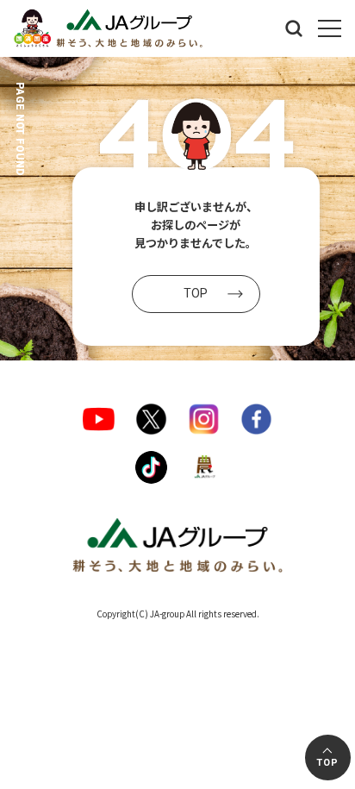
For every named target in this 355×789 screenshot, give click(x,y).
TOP (327, 762)
